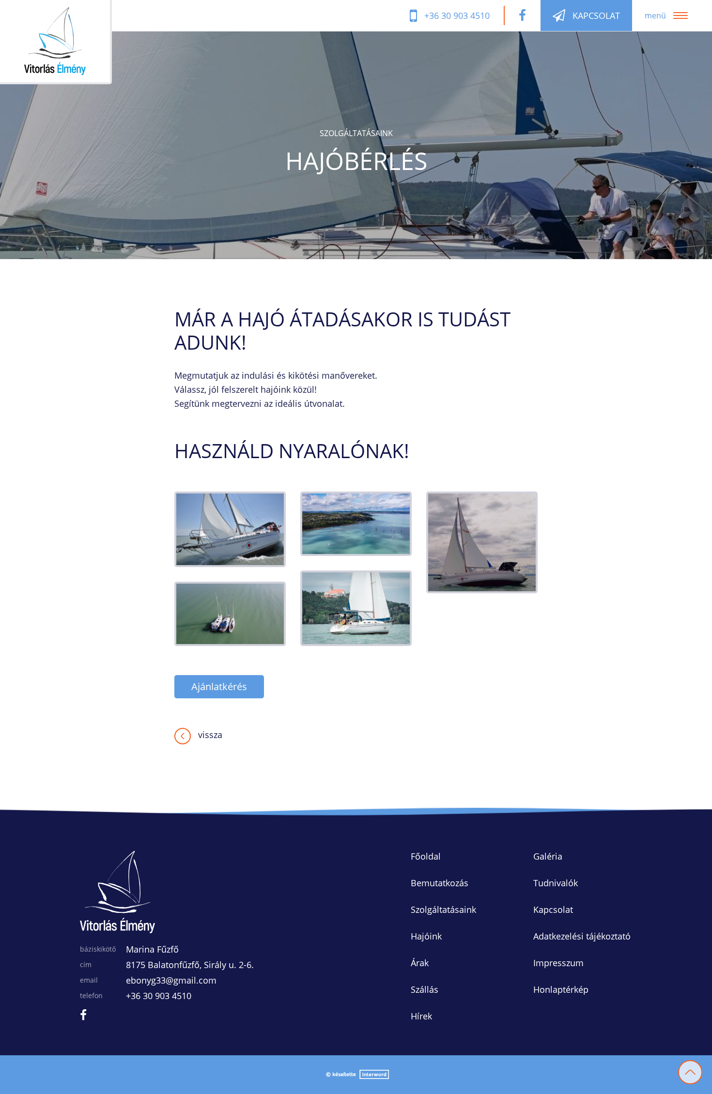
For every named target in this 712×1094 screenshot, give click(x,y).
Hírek (421, 1016)
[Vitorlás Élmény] (68, 42)
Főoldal (426, 856)
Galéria (547, 856)
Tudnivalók (555, 883)
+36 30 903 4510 (158, 995)
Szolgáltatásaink (443, 909)
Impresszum (558, 962)
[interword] (356, 1074)
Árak (420, 962)
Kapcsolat (553, 909)
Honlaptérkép (560, 989)
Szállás (424, 989)
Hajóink (426, 936)
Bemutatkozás (439, 883)
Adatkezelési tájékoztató (582, 936)
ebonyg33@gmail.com (171, 980)
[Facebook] (522, 15)
